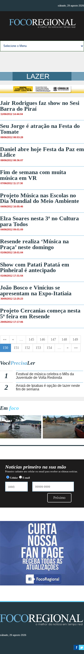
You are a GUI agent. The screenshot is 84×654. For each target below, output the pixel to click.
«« (4, 339)
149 (75, 339)
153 (38, 348)
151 (16, 348)
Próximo (59, 498)
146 (42, 339)
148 (64, 339)
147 (53, 339)
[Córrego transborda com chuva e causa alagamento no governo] (63, 437)
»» (76, 348)
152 (27, 348)
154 (49, 348)
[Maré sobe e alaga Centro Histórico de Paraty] (20, 437)
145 (31, 339)
